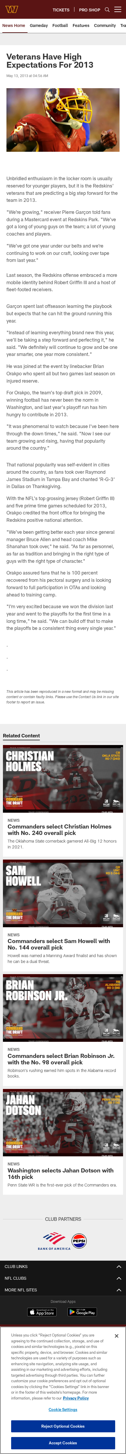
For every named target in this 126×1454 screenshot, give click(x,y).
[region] (63, 1390)
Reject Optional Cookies (63, 1426)
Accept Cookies (63, 1443)
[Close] (116, 1335)
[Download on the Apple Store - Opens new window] (42, 1313)
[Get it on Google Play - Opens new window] (82, 1315)
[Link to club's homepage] (12, 7)
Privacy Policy (76, 1398)
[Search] (107, 9)
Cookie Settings (63, 1409)
